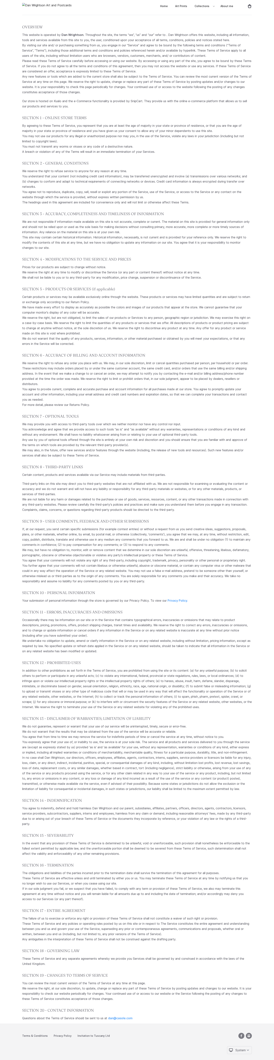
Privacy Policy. (178, 600)
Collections (202, 6)
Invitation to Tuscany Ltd (94, 1035)
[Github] (249, 1036)
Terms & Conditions (35, 1035)
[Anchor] (45, 27)
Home (164, 6)
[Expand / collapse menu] (213, 6)
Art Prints (181, 6)
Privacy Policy (63, 1035)
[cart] (248, 6)
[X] (241, 1036)
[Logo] (47, 6)
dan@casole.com (120, 1018)
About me (227, 6)
